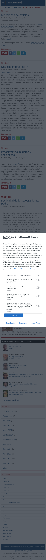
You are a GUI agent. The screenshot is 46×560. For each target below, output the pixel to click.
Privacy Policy (35, 323)
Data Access (23, 323)
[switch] (37, 280)
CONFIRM (14, 315)
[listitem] (23, 275)
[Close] (42, 237)
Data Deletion (11, 323)
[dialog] (23, 280)
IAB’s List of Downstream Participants (25, 269)
